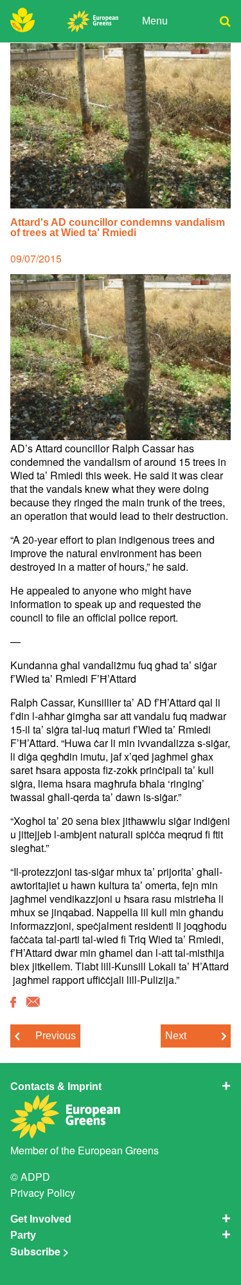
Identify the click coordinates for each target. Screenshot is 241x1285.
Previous (55, 1035)
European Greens (118, 1150)
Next (175, 1035)
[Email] (33, 1002)
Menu (155, 20)
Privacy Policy (42, 1192)
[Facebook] (13, 1003)
